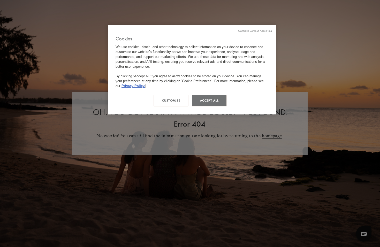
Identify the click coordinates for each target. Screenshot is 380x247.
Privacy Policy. (133, 86)
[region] (192, 69)
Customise (171, 100)
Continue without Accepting (255, 31)
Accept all (209, 100)
